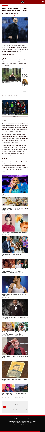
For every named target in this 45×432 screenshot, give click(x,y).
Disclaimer (29, 418)
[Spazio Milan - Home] (22, 2)
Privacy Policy (22, 418)
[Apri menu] (43, 2)
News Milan (5, 5)
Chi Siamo (16, 418)
